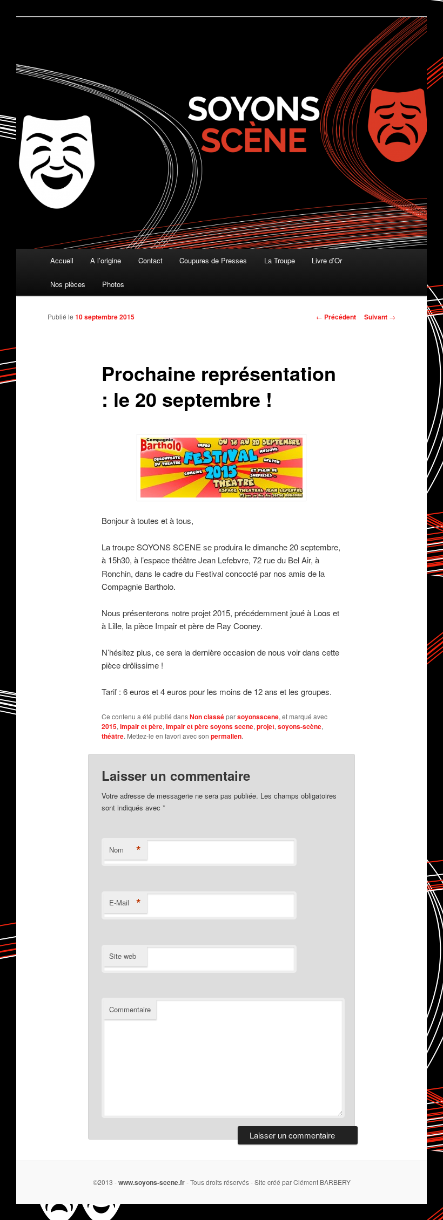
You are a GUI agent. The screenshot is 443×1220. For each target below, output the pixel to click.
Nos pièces (67, 284)
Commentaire (130, 1009)
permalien (226, 736)
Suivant (379, 317)
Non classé (207, 716)
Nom (125, 849)
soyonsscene (258, 716)
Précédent (336, 317)
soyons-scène (299, 726)
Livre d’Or (327, 260)
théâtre (113, 736)
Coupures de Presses (213, 260)
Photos (113, 284)
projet (265, 726)
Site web (122, 956)
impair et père (141, 726)
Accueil (61, 260)
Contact (150, 260)
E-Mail (125, 902)
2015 (109, 726)
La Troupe (279, 260)
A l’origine (105, 260)
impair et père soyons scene (209, 726)
